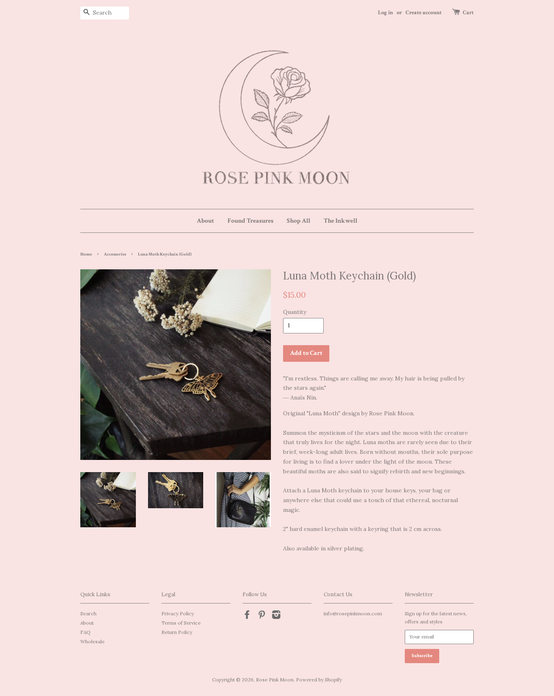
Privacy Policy (177, 613)
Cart (468, 12)
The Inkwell (340, 221)
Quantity (294, 312)
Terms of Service (181, 623)
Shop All (298, 221)
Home (86, 254)
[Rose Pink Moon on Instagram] (276, 616)
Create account (424, 12)
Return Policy (176, 632)
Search (88, 613)
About (205, 221)
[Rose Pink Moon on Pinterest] (261, 616)
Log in (385, 12)
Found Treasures (250, 221)
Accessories (115, 254)
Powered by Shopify (319, 680)
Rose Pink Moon (275, 680)
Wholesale (92, 641)
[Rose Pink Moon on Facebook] (247, 616)
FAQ (85, 632)
